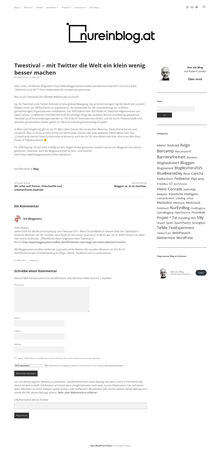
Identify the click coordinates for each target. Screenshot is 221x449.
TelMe (162, 227)
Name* (17, 318)
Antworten (34, 260)
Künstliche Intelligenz (183, 194)
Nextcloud (193, 203)
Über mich (28, 7)
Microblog (94, 7)
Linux (190, 198)
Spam (169, 223)
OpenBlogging (165, 212)
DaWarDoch (165, 179)
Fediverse (182, 178)
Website (17, 344)
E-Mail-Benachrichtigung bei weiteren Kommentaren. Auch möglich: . (85, 365)
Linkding (180, 198)
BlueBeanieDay (169, 173)
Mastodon (164, 202)
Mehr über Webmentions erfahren (77, 392)
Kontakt (39, 7)
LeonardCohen (165, 198)
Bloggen (187, 162)
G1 (171, 183)
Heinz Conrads (169, 188)
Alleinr (161, 145)
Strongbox (198, 223)
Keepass (162, 194)
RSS (193, 218)
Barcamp (165, 151)
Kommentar (19, 285)
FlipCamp (197, 179)
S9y (200, 217)
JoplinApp (190, 189)
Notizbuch (163, 208)
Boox (186, 173)
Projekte (65, 7)
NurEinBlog (180, 207)
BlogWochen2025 (188, 168)
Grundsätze (51, 7)
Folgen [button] (201, 272)
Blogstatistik (165, 168)
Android (173, 145)
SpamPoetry (182, 223)
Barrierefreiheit (171, 157)
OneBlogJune (198, 208)
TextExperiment (181, 227)
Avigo (185, 145)
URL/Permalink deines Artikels (31, 399)
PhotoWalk (198, 212)
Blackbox (192, 157)
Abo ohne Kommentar (114, 365)
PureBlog (184, 218)
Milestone (179, 202)
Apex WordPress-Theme (101, 445)
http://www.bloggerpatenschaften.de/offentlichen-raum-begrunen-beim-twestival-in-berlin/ (74, 242)
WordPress (184, 238)
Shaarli (161, 223)
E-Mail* (17, 331)
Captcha (197, 173)
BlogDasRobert (168, 163)
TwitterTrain (164, 233)
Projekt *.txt (167, 217)
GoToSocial (180, 184)
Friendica (162, 184)
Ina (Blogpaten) (32, 218)
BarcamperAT (183, 151)
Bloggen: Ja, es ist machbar (130, 186)
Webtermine (166, 238)
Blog (16, 7)
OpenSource (182, 212)
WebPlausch (181, 233)
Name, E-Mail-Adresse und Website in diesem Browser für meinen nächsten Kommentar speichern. (59, 358)
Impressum (79, 7)
